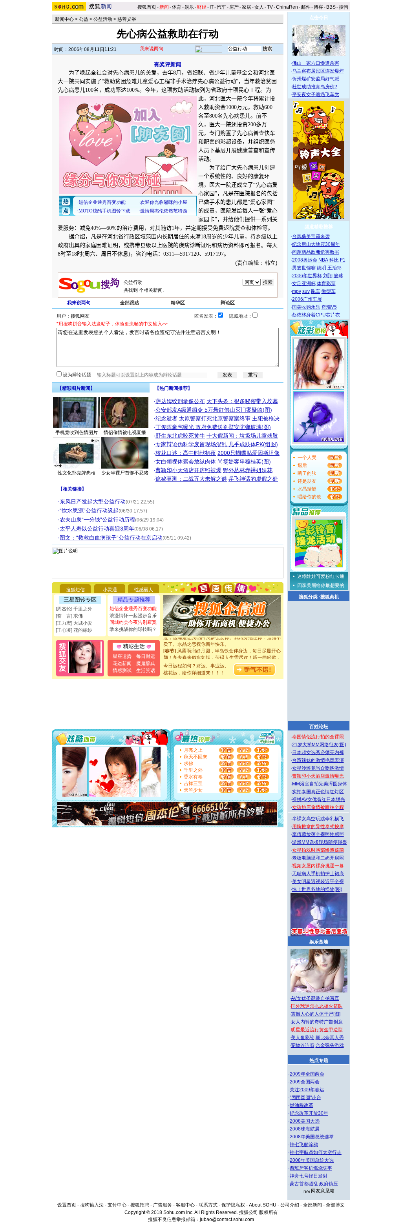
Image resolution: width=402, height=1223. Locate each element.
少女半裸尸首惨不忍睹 (124, 473)
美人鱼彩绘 (302, 1037)
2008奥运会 (304, 260)
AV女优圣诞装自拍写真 (315, 998)
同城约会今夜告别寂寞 (133, 622)
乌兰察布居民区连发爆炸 (318, 71)
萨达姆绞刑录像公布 (180, 401)
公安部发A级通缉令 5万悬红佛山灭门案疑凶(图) (213, 410)
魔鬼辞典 (145, 663)
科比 (334, 260)
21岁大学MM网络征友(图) (319, 744)
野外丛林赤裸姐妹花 (247, 470)
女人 (259, 7)
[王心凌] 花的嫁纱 (74, 630)
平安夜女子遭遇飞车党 (315, 94)
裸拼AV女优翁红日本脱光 (318, 799)
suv (306, 291)
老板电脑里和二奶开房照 (318, 858)
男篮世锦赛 (304, 268)
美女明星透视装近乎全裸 (318, 881)
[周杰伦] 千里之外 (74, 609)
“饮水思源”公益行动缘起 (89, 510)
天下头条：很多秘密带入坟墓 (242, 401)
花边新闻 (122, 663)
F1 (342, 260)
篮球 (338, 275)
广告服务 (162, 1205)
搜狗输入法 (92, 1205)
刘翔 (328, 275)
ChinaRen (287, 7)
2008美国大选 (305, 1121)
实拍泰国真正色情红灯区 (318, 791)
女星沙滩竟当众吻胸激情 (318, 768)
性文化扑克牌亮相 (76, 473)
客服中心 (185, 1205)
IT (212, 7)
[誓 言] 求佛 (69, 616)
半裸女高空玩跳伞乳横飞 (318, 818)
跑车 (315, 291)
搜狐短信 (75, 589)
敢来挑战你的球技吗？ (133, 629)
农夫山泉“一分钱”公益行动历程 (97, 519)
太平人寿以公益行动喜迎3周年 (97, 528)
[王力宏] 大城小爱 (74, 623)
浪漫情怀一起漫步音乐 (133, 615)
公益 (83, 19)
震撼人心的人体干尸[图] (315, 1014)
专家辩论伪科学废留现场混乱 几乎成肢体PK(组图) (216, 444)
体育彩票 (326, 283)
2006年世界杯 (307, 275)
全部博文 (335, 1205)
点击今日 (318, 17)
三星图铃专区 (80, 599)
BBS (331, 7)
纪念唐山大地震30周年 (316, 244)
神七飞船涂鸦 (304, 1144)
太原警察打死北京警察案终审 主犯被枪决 (229, 418)
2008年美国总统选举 (312, 1136)
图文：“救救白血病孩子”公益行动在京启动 (111, 537)
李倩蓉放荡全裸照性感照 (318, 834)
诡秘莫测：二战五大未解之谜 (191, 479)
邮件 (306, 7)
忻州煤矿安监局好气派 (315, 79)
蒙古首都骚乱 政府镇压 (314, 1184)
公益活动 (102, 19)
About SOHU (262, 1205)
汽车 (221, 7)
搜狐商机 (329, 597)
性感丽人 (143, 589)
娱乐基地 (318, 942)
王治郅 (334, 268)
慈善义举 (126, 19)
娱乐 (189, 7)
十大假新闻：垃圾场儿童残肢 (242, 436)
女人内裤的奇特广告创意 (317, 1022)
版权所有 (268, 1212)
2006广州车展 (307, 299)
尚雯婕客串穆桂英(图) (244, 461)
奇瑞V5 (329, 307)
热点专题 (318, 1060)
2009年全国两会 (307, 1074)
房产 (234, 7)
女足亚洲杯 (304, 283)
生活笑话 (145, 670)
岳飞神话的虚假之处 (253, 479)
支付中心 (117, 1205)
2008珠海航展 (305, 1129)
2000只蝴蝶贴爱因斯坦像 (248, 453)
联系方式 (208, 1205)
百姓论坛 (318, 726)
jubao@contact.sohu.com (227, 1219)
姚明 (321, 268)
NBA (323, 260)
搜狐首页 (146, 7)
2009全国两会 (305, 1082)
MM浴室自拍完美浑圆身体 (319, 784)
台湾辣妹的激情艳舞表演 (318, 760)
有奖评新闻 (167, 64)
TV (270, 7)
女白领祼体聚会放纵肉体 (185, 461)
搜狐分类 (308, 597)
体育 (176, 7)
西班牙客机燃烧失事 (311, 1168)
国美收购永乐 (306, 307)
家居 (246, 7)
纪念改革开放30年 (309, 1113)
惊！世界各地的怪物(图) (317, 889)
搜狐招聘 (139, 1205)
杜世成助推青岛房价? (314, 86)
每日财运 (145, 656)
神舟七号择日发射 (308, 1176)
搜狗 (344, 7)
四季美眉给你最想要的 (320, 585)
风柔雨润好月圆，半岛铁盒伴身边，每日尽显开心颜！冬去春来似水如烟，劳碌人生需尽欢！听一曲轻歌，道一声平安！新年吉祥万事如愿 (222, 651)
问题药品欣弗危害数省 (315, 252)
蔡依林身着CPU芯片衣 (316, 315)
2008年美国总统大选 (312, 1160)
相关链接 (72, 489)
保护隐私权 (233, 1205)
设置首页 (66, 1205)
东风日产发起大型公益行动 (93, 501)
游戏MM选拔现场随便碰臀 (319, 842)
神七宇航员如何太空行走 (316, 1152)
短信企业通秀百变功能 (133, 608)
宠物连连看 (302, 1045)
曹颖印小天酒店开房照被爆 (188, 470)
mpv (296, 291)
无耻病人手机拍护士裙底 (318, 873)
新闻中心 (64, 19)
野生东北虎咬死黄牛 (180, 436)
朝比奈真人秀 (330, 1037)
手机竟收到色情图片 (76, 432)
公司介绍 (289, 1205)
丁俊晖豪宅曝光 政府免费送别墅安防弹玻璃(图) (213, 427)
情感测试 (122, 670)
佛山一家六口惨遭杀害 (315, 63)
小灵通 (110, 589)
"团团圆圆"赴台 (305, 1097)
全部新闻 (312, 1205)
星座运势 (122, 656)
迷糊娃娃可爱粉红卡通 (320, 576)
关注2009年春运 (307, 1089)
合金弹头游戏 (330, 1045)
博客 (318, 7)
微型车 (329, 291)
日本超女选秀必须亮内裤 (318, 752)
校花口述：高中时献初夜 (185, 453)
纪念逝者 (166, 418)
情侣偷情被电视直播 (125, 432)
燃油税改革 (301, 1105)
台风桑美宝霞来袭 (311, 236)
